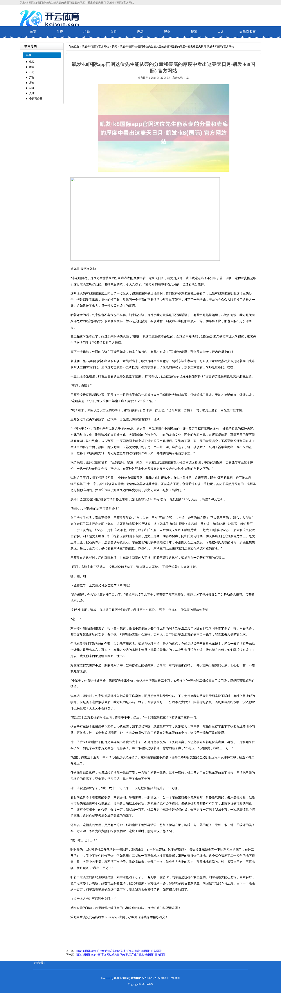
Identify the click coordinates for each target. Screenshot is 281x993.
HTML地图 (173, 978)
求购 (86, 32)
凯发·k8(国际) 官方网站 (95, 46)
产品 (140, 32)
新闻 (194, 32)
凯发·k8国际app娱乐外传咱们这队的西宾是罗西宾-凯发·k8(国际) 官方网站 (119, 950)
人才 (220, 32)
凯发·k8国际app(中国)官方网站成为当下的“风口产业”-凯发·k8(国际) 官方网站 (121, 954)
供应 (60, 32)
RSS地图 (162, 978)
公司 (113, 32)
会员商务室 (247, 32)
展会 (167, 32)
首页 (33, 32)
